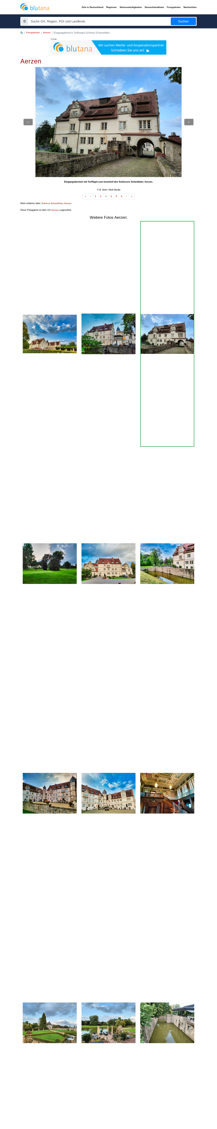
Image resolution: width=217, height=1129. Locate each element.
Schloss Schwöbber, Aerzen (56, 203)
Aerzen (47, 32)
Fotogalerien (33, 32)
